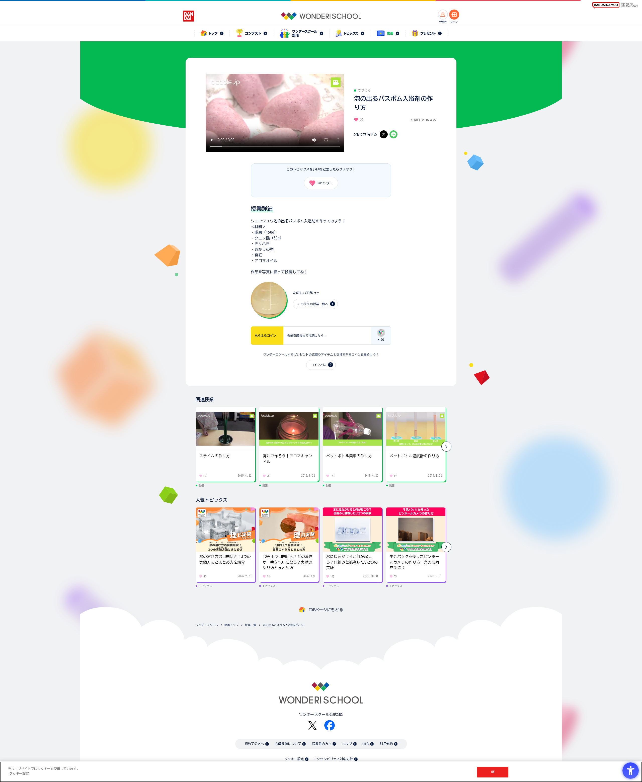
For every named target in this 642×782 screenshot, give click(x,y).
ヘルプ (347, 743)
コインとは (318, 364)
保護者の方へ (322, 743)
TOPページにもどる (326, 610)
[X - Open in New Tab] (384, 134)
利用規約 (386, 743)
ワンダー (325, 183)
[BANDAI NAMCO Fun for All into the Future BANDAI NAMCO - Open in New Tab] (615, 5)
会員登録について (288, 743)
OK (493, 772)
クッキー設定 (294, 759)
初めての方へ (254, 743)
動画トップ (231, 625)
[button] (446, 447)
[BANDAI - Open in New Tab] (188, 16)
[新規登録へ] (443, 15)
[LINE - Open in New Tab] (393, 134)
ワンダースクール (207, 625)
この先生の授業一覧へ (313, 303)
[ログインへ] (454, 15)
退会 (366, 743)
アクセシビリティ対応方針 (333, 759)
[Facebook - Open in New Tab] (329, 725)
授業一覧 (250, 625)
